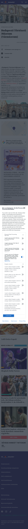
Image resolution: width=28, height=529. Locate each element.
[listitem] (14, 235)
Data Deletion (5, 321)
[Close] (25, 208)
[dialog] (14, 264)
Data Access (14, 321)
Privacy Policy (22, 321)
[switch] (22, 238)
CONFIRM (8, 315)
